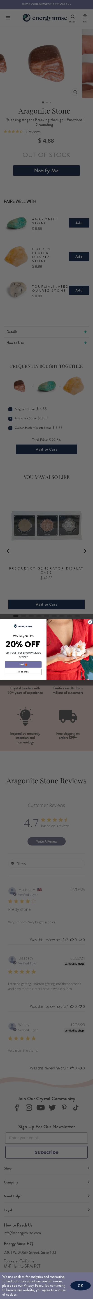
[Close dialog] (90, 622)
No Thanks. (23, 671)
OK (80, 1285)
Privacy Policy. (34, 1285)
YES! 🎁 (23, 664)
